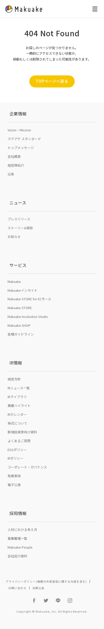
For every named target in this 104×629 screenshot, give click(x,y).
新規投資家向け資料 (22, 432)
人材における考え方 (22, 529)
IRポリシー (15, 458)
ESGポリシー (17, 449)
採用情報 (18, 513)
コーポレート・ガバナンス (27, 467)
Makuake (14, 281)
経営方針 (14, 379)
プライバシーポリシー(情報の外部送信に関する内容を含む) (46, 581)
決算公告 (38, 588)
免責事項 (14, 475)
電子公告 (14, 484)
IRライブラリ (17, 396)
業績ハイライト (19, 405)
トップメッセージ (21, 147)
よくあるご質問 (19, 440)
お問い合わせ (17, 588)
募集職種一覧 (17, 538)
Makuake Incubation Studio (28, 316)
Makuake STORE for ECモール (29, 298)
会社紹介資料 (17, 556)
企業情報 (18, 113)
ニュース (17, 202)
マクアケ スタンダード (24, 138)
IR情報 (15, 363)
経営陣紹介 (16, 165)
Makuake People (20, 547)
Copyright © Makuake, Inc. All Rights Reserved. (52, 611)
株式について (17, 423)
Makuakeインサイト (22, 290)
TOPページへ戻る (52, 81)
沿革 (11, 174)
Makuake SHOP (19, 325)
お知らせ (14, 236)
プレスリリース (19, 219)
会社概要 (14, 156)
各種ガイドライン (21, 334)
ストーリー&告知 (20, 227)
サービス (18, 265)
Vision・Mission (19, 130)
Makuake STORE (20, 307)
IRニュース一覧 (19, 387)
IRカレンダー (17, 414)
